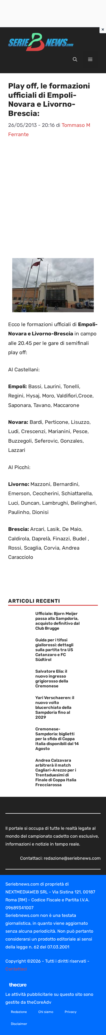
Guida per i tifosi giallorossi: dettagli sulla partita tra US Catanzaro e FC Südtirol (54, 650)
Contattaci (16, 969)
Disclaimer (19, 1024)
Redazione (19, 1012)
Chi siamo (45, 1012)
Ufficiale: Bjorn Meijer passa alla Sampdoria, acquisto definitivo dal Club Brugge (57, 621)
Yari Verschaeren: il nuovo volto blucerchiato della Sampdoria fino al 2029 (54, 707)
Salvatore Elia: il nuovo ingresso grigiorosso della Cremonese (51, 678)
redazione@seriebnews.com (72, 858)
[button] (75, 59)
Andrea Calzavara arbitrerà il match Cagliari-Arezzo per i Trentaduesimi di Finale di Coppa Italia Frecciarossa (55, 772)
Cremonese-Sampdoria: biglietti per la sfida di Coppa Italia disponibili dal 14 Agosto (57, 739)
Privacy (71, 1012)
